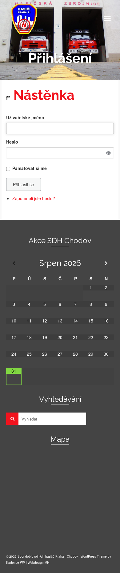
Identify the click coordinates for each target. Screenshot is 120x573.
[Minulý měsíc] (14, 263)
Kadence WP (15, 562)
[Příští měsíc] (106, 263)
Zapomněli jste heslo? (33, 198)
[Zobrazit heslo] (108, 153)
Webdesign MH (38, 562)
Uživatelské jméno (25, 117)
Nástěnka (42, 95)
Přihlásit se (23, 184)
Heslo (12, 142)
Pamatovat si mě (29, 168)
